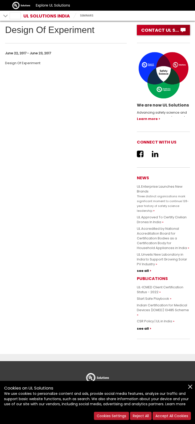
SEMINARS (86, 15)
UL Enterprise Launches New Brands (163, 198)
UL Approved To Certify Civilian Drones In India (162, 219)
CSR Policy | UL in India (154, 321)
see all (143, 270)
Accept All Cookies (171, 415)
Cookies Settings (111, 415)
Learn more (147, 118)
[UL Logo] (97, 376)
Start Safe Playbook (153, 298)
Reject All (141, 415)
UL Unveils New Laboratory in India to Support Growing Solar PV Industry (162, 259)
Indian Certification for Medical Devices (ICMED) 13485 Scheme (163, 307)
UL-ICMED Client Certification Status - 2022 (160, 289)
